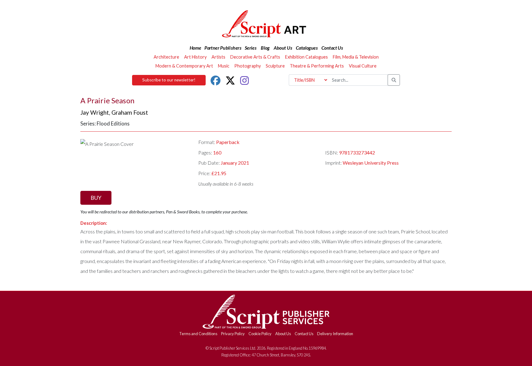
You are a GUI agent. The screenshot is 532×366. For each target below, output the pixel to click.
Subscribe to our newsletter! (168, 79)
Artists (218, 57)
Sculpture (275, 65)
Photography (247, 65)
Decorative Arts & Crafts (255, 57)
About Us (283, 333)
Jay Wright (94, 112)
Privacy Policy (233, 333)
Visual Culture (363, 65)
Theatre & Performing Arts (317, 65)
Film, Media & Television (356, 57)
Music (223, 65)
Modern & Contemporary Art (184, 65)
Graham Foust (129, 112)
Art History (195, 57)
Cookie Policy (260, 333)
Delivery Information (335, 333)
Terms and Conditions (198, 333)
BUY (96, 197)
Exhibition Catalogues (306, 57)
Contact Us (304, 333)
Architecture (166, 57)
